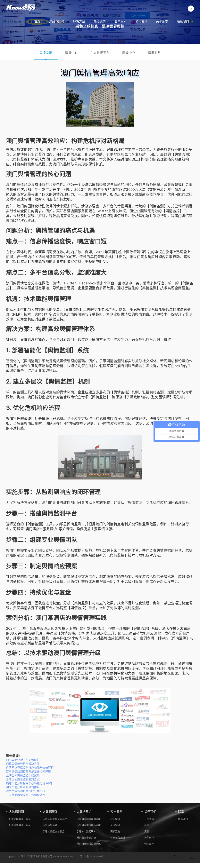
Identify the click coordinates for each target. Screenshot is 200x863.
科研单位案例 (117, 837)
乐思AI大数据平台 (86, 831)
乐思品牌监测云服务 (20, 819)
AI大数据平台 (100, 53)
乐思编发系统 (50, 825)
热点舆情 (100, 21)
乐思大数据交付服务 (53, 831)
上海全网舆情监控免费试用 (23, 775)
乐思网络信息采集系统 (55, 819)
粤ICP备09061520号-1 (93, 856)
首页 (37, 21)
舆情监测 (45, 53)
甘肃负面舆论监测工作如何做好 (25, 794)
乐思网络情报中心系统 (89, 825)
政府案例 (115, 819)
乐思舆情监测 (140, 309)
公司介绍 (149, 819)
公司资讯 (141, 21)
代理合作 (149, 843)
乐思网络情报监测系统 (89, 843)
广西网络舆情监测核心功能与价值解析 (30, 767)
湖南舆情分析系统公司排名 (23, 787)
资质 (146, 831)
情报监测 (154, 53)
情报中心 (71, 53)
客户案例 (120, 21)
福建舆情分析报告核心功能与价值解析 (30, 783)
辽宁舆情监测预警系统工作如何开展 (28, 771)
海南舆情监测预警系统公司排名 (25, 791)
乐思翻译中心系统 (86, 837)
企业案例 (115, 825)
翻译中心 (128, 53)
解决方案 (79, 21)
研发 (146, 825)
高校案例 (115, 831)
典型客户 (149, 837)
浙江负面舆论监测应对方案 (23, 779)
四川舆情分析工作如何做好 (23, 759)
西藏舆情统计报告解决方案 (23, 763)
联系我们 (183, 21)
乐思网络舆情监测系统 (89, 819)
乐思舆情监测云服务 (20, 825)
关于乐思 (162, 21)
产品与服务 (56, 21)
